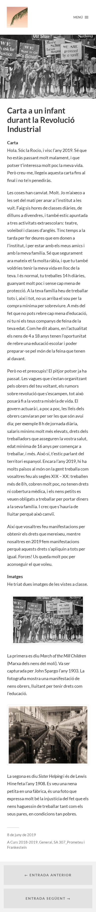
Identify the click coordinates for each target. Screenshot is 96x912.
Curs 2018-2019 (24, 842)
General (45, 842)
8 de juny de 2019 (21, 834)
